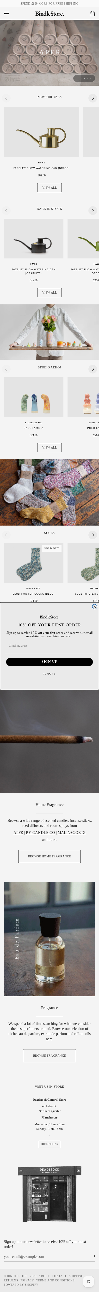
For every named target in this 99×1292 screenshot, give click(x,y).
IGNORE (49, 674)
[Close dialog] (94, 606)
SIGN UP (49, 661)
